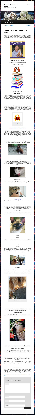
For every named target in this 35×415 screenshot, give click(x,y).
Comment (7, 384)
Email (7, 401)
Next (30, 25)
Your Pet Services (9, 20)
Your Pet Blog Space (16, 20)
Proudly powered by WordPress (17, 411)
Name (7, 396)
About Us (21, 20)
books (21, 374)
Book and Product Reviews (13, 374)
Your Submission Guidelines (14, 22)
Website (7, 405)
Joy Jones (12, 25)
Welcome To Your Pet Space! (11, 5)
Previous (27, 25)
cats (22, 374)
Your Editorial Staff (6, 22)
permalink (5, 375)
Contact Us (25, 20)
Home (5, 20)
